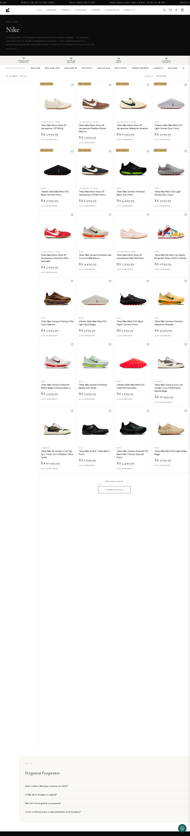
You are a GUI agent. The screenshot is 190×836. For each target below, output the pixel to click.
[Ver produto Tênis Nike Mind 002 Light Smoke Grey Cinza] (171, 166)
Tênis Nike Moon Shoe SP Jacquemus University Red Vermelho (54, 258)
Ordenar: (149, 76)
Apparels (66, 10)
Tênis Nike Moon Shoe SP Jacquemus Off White (53, 127)
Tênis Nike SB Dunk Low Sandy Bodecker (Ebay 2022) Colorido (170, 257)
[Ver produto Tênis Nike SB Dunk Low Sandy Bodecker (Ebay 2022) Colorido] (171, 229)
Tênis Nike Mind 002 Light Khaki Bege (171, 453)
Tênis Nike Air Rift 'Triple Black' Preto (94, 453)
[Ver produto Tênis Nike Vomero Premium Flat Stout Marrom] (57, 296)
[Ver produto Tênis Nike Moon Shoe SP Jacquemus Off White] (57, 99)
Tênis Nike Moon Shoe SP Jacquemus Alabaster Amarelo (132, 127)
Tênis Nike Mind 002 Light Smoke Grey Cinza (168, 193)
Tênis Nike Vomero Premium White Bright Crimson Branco (56, 386)
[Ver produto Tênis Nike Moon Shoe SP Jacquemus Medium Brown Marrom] (95, 99)
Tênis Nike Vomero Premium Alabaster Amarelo (169, 323)
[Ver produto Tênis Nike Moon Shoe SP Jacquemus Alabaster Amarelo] (133, 99)
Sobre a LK (129, 10)
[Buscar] (164, 10)
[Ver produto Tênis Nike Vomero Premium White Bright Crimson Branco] (57, 359)
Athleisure (81, 10)
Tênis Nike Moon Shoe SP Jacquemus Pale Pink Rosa (130, 257)
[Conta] (176, 10)
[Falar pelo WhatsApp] (182, 828)
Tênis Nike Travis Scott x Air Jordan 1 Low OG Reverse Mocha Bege (169, 387)
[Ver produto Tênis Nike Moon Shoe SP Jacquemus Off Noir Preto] (95, 166)
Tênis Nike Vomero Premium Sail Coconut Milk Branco (95, 257)
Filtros (13, 76)
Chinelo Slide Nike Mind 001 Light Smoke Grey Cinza (168, 127)
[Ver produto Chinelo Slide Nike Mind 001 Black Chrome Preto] (57, 166)
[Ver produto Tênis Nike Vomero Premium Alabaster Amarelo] (171, 296)
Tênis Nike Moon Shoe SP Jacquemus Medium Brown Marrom (92, 128)
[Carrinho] (182, 10)
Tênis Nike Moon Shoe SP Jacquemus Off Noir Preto (92, 193)
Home (8, 22)
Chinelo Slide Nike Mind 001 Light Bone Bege (93, 323)
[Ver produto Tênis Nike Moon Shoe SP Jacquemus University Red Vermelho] (57, 229)
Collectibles (112, 10)
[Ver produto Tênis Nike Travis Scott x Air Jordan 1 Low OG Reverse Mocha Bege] (171, 359)
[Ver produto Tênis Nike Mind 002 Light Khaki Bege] (171, 425)
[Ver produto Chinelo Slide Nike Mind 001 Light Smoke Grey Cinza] (171, 99)
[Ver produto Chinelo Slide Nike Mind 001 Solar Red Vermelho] (133, 359)
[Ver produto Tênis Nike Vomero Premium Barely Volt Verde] (95, 359)
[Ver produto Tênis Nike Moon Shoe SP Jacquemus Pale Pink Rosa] (133, 229)
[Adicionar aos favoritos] (72, 85)
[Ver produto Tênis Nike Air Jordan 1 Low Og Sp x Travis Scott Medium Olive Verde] (57, 425)
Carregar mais (114, 490)
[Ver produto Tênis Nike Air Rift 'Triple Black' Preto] (95, 425)
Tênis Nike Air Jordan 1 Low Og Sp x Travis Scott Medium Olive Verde (57, 454)
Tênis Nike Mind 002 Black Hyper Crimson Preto (130, 323)
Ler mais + (12, 49)
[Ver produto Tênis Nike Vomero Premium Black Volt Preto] (133, 166)
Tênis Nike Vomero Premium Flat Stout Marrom (57, 323)
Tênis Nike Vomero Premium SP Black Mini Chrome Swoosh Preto (132, 454)
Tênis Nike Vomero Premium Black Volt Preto (131, 193)
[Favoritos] (170, 10)
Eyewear (96, 10)
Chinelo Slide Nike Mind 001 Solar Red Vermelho (130, 386)
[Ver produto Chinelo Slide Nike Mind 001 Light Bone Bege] (95, 296)
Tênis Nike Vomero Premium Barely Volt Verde (93, 386)
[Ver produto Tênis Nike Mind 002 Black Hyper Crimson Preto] (133, 296)
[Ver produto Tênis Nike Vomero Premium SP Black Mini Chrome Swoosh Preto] (133, 425)
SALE (39, 10)
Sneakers (51, 10)
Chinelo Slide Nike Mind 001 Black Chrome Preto (55, 193)
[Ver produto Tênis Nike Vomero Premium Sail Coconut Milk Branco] (95, 229)
